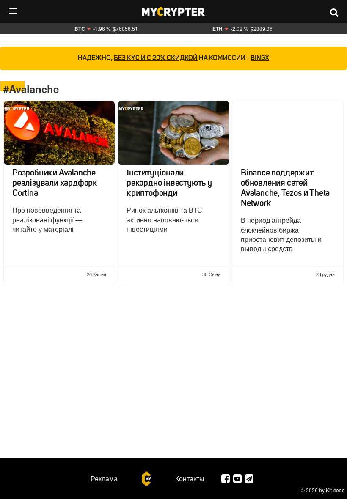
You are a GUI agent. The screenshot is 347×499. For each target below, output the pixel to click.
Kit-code (335, 490)
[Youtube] (237, 478)
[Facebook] (225, 478)
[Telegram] (249, 478)
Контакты (189, 478)
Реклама (104, 478)
